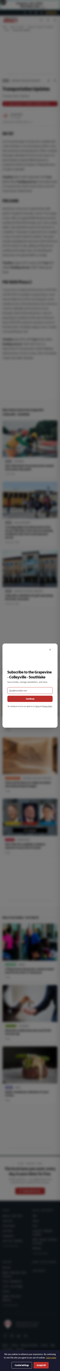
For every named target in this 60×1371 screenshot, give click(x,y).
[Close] (50, 649)
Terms (37, 706)
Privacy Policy (47, 706)
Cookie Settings (22, 1365)
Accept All (41, 1365)
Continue (30, 699)
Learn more (51, 1357)
